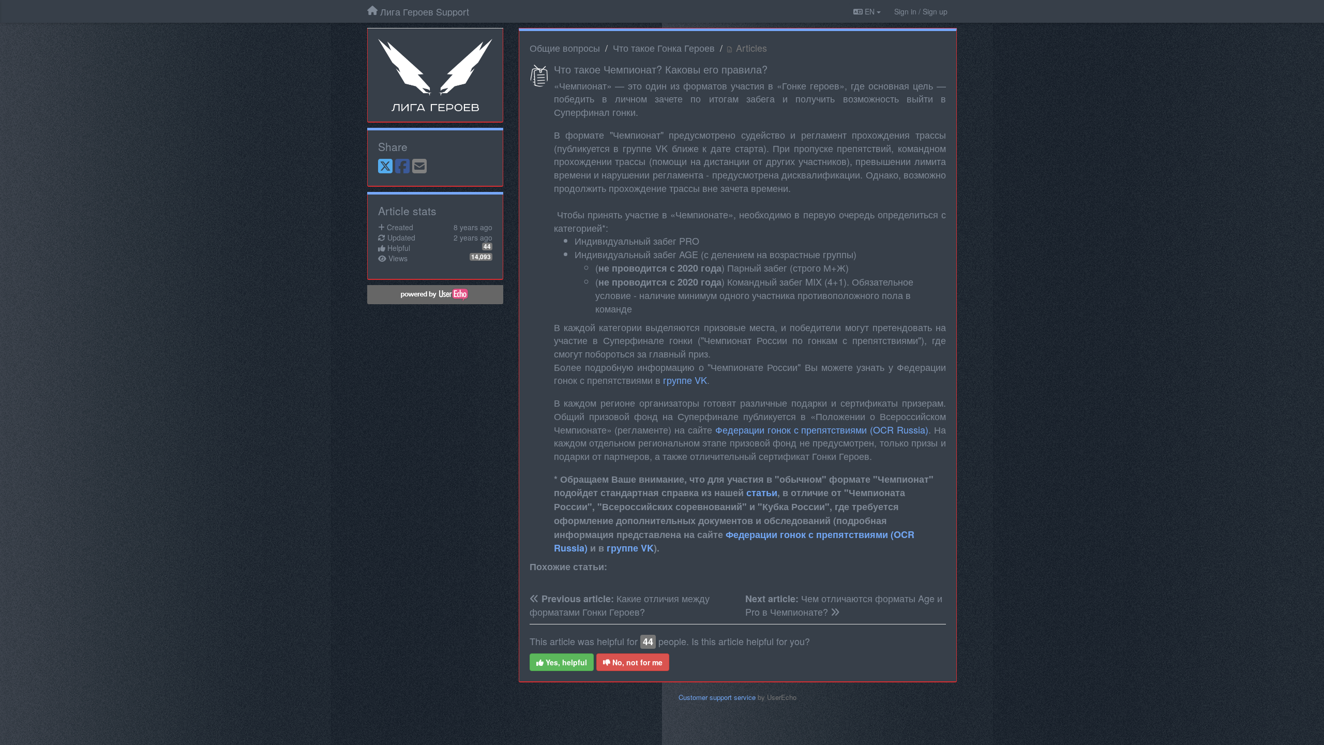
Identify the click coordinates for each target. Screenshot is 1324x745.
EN (870, 11)
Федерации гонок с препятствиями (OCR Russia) (821, 429)
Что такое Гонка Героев (664, 47)
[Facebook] (402, 166)
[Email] (419, 166)
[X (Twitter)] (385, 166)
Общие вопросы (565, 47)
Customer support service (717, 697)
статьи (761, 492)
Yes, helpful (565, 662)
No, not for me (636, 662)
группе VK (685, 379)
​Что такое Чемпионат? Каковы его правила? (661, 69)
